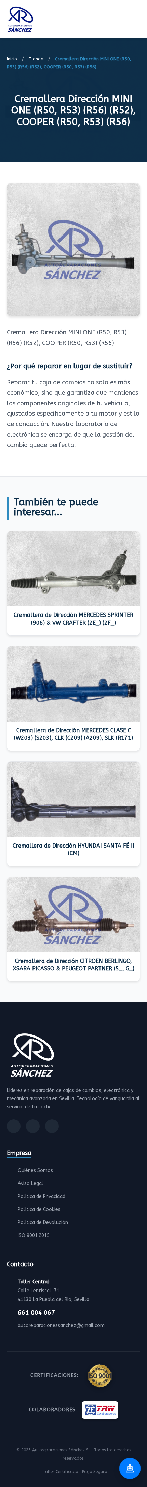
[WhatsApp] (52, 1126)
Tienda (36, 58)
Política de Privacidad (41, 1196)
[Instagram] (33, 1126)
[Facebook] (14, 1126)
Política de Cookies (39, 1209)
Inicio (12, 58)
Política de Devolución (43, 1222)
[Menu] (138, 20)
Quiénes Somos (35, 1170)
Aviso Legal (30, 1183)
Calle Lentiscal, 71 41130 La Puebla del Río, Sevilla (53, 1290)
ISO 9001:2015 (34, 1235)
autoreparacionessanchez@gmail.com (61, 1326)
